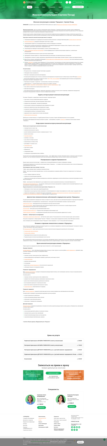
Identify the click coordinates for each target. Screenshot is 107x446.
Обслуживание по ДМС (43, 427)
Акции (60, 7)
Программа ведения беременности (30, 183)
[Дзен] (77, 430)
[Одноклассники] (74, 427)
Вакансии (25, 425)
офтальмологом (60, 192)
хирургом (66, 192)
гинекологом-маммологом (74, 192)
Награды (25, 423)
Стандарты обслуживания (28, 418)
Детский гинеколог (27, 305)
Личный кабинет (79, 2)
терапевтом (54, 192)
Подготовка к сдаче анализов (60, 420)
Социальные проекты (27, 430)
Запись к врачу (57, 423)
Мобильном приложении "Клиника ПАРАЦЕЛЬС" (67, 24)
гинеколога (30, 62)
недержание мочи (28, 145)
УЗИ (48, 78)
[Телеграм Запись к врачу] (72, 430)
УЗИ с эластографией (54, 78)
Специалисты (52, 7)
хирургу (49, 84)
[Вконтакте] (72, 427)
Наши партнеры (42, 416)
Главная (51, 12)
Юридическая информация (28, 421)
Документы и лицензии (28, 420)
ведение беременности (35, 265)
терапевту (28, 84)
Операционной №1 (28, 229)
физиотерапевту (55, 84)
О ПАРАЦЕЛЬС (26, 416)
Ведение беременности (29, 41)
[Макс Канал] (79, 427)
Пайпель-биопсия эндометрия (29, 212)
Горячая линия (57, 425)
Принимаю (80, 442)
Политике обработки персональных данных (40, 441)
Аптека (40, 420)
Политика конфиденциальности (27, 428)
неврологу (45, 84)
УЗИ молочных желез (27, 203)
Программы (41, 425)
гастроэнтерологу (39, 84)
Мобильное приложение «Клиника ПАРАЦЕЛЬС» (59, 429)
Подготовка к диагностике (59, 418)
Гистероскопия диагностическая (31, 231)
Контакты (67, 7)
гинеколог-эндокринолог (30, 271)
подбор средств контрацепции (30, 115)
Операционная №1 (42, 418)
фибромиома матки (59, 59)
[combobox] (43, 2)
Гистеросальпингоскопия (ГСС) (29, 210)
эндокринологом (32, 194)
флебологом (39, 194)
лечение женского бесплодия (75, 39)
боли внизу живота (28, 135)
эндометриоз (66, 59)
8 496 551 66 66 (33, 376)
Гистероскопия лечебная (29, 233)
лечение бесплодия (28, 259)
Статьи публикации (43, 423)
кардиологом (26, 194)
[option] (38, 401)
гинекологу (33, 84)
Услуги (29, 7)
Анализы (37, 7)
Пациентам (56, 416)
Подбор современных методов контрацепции (34, 50)
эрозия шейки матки (50, 59)
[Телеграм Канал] (74, 430)
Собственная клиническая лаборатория (31, 216)
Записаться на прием (53, 373)
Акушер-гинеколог (27, 250)
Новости (40, 421)
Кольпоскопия (26, 208)
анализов (79, 76)
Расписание (56, 421)
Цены (43, 7)
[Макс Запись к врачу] (77, 427)
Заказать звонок (78, 6)
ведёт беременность (71, 250)
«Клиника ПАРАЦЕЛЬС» (74, 378)
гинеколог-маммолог (29, 291)
